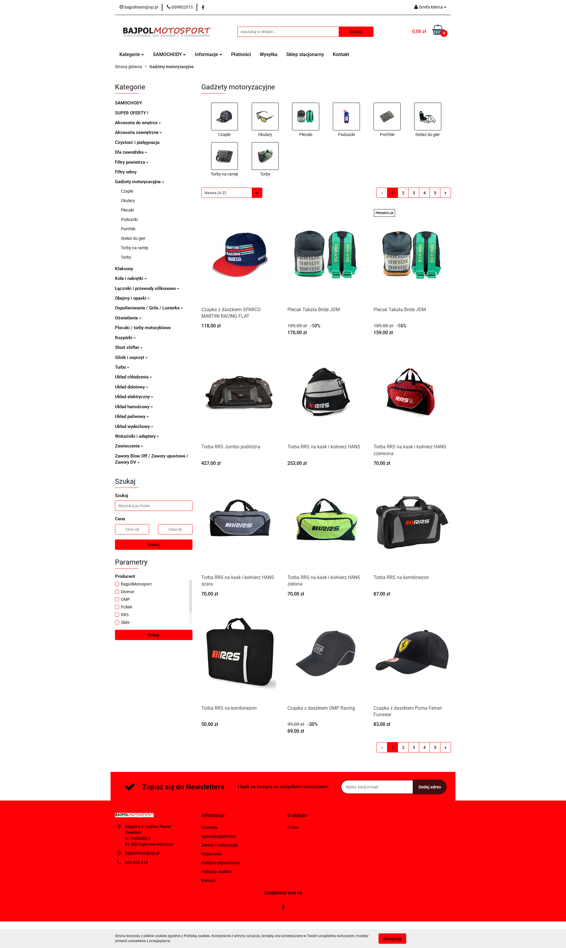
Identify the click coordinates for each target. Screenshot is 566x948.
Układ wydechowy (133, 426)
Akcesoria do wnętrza (137, 122)
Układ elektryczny (133, 396)
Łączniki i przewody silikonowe (146, 288)
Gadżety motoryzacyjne (138, 181)
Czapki (127, 191)
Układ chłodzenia (132, 377)
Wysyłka (268, 54)
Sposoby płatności (218, 836)
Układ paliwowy (131, 416)
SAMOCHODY (168, 54)
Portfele (128, 229)
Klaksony (124, 268)
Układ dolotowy (130, 387)
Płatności (241, 54)
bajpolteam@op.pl (142, 853)
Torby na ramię (134, 247)
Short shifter (127, 347)
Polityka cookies (216, 871)
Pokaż (153, 635)
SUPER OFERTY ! (131, 113)
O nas (292, 827)
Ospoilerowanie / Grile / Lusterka (148, 308)
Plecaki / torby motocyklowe (143, 327)
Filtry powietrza (130, 162)
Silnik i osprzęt (130, 357)
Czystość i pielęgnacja (137, 142)
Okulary (128, 200)
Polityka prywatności (220, 862)
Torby (126, 257)
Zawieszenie (128, 446)
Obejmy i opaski (131, 298)
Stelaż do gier (133, 238)
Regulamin (211, 854)
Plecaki (127, 210)
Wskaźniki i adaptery (136, 436)
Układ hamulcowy (133, 406)
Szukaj (153, 544)
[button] (213, 816)
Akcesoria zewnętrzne (137, 132)
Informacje (207, 54)
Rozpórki (124, 337)
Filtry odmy (125, 172)
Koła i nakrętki (129, 278)
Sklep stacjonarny (305, 54)
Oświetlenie (127, 318)
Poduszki (129, 219)
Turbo (121, 367)
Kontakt (341, 54)
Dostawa (209, 827)
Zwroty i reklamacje (219, 845)
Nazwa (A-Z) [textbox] (215, 193)
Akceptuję (392, 938)
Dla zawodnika (130, 152)
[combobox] (231, 193)
